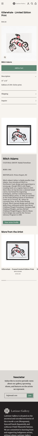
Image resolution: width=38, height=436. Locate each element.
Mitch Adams (6, 62)
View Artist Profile (11, 222)
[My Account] (27, 3)
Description (5, 76)
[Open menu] (2, 3)
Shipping (4, 94)
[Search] (31, 3)
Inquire (4, 101)
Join (29, 396)
